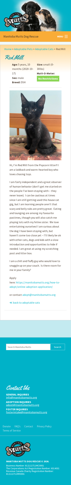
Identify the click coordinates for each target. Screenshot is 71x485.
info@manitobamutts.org (21, 397)
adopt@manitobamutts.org (39, 294)
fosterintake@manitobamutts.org (26, 412)
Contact (28, 426)
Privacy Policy (44, 426)
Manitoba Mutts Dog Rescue (20, 36)
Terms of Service (12, 430)
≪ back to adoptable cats (24, 302)
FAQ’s (17, 426)
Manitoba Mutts (26, 15)
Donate (7, 426)
